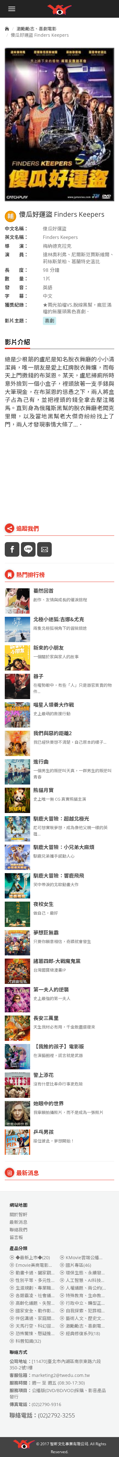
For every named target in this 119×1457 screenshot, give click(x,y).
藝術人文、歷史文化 (89, 1318)
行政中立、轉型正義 (89, 1303)
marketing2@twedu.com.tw (61, 1375)
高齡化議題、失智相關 (42, 1303)
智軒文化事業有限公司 (69, 1444)
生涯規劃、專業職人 (39, 1288)
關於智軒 (18, 1214)
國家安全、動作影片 (41, 1311)
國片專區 (78, 1265)
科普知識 (28, 1341)
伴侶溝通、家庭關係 (41, 1318)
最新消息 (18, 1222)
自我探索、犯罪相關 (89, 1311)
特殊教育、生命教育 (89, 1295)
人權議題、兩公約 (87, 1288)
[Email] (44, 549)
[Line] (28, 549)
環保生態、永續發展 (89, 1273)
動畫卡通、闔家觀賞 (39, 1273)
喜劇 (49, 320)
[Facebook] (12, 549)
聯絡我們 (18, 1230)
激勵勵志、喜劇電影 (36, 29)
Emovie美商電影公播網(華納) (49, 1265)
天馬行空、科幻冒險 (39, 1326)
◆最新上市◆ (33, 1257)
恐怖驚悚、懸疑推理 (41, 1333)
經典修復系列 (83, 1333)
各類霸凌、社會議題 (39, 1295)
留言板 (16, 1237)
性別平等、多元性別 (39, 1280)
